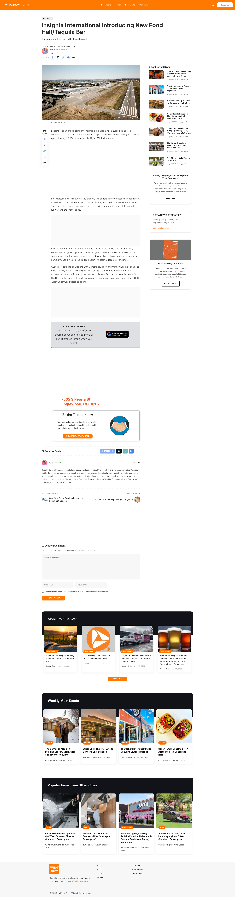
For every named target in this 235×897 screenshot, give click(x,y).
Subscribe (225, 5)
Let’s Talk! (170, 198)
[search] (213, 5)
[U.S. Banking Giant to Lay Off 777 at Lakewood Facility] (98, 639)
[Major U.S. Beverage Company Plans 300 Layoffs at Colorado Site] (60, 639)
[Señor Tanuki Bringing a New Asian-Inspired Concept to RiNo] (156, 117)
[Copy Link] (63, 57)
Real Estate (130, 5)
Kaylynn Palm (184, 79)
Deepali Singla (51, 666)
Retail (118, 5)
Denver (49, 743)
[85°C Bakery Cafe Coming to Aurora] (156, 161)
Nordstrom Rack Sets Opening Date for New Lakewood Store (177, 145)
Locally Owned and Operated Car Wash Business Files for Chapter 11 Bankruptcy (60, 836)
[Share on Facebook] (52, 57)
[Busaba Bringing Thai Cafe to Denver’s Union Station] (156, 104)
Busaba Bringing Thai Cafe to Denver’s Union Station (179, 102)
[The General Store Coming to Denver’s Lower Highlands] (156, 89)
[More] (73, 57)
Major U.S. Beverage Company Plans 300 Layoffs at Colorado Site (60, 658)
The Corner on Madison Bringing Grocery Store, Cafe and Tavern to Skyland (179, 130)
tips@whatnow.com (161, 228)
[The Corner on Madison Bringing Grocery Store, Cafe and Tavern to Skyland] (156, 131)
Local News (52, 651)
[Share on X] (57, 57)
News (49, 827)
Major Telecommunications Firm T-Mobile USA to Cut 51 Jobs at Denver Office (136, 658)
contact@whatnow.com (76, 881)
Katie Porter (62, 50)
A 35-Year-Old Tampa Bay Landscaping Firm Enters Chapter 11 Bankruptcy (171, 836)
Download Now (170, 284)
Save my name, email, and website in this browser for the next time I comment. (76, 592)
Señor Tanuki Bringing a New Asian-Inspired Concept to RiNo (177, 116)
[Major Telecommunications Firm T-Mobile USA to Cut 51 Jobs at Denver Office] (136, 639)
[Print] (68, 57)
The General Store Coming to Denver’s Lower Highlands (179, 88)
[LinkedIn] (139, 463)
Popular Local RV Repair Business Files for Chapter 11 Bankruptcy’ (98, 836)
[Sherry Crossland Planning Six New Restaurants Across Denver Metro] (156, 74)
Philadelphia (127, 827)
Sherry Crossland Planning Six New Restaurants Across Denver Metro (179, 73)
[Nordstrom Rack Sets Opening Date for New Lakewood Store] (156, 146)
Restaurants (106, 5)
